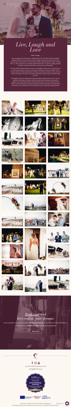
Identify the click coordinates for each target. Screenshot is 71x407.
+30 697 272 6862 (30, 366)
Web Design (39, 403)
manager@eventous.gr (35, 369)
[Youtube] (39, 363)
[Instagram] (35, 363)
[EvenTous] (12, 4)
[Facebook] (32, 363)
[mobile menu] (69, 5)
